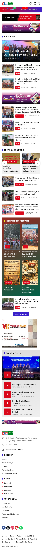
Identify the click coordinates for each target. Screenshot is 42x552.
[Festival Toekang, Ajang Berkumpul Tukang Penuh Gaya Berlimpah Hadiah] (31, 158)
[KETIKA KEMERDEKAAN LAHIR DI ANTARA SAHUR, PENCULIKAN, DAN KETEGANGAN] (28, 17)
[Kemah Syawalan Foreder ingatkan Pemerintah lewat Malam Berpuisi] (8, 304)
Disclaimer (6, 503)
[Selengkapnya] (21, 433)
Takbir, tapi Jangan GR (8, 289)
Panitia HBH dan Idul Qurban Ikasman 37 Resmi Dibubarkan (21, 53)
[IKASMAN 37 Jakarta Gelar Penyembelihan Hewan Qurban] (8, 140)
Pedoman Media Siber (11, 514)
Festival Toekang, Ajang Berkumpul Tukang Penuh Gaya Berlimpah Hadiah (30, 169)
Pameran (8, 487)
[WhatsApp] (21, 528)
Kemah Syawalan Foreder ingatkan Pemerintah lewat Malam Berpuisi (26, 301)
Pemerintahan (8, 470)
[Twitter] (8, 528)
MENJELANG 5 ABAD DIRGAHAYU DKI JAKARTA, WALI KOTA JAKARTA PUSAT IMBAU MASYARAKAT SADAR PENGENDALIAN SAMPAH (12, 254)
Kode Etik (5, 510)
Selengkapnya (21, 314)
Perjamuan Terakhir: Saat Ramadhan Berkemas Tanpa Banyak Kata (29, 290)
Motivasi (7, 490)
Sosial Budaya (7, 463)
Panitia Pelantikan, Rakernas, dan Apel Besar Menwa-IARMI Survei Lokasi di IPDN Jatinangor (27, 68)
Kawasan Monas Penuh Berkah (22, 411)
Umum (4, 466)
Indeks (4, 536)
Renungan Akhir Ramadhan (24, 385)
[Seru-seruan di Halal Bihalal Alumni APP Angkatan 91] (8, 181)
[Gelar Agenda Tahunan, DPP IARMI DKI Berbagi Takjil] (8, 195)
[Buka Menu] (34, 3)
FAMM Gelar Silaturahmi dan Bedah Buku (27, 123)
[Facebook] (4, 528)
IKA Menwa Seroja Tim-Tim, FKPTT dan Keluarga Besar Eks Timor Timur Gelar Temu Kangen (27, 208)
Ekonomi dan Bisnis (10, 162)
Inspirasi (8, 283)
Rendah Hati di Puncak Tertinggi (21, 402)
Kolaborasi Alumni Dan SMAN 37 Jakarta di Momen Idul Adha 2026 (27, 81)
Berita (6, 48)
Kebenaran (8, 494)
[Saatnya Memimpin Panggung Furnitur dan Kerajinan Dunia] (11, 158)
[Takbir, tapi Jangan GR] (12, 272)
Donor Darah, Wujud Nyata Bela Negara (23, 393)
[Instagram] (12, 528)
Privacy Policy (16, 536)
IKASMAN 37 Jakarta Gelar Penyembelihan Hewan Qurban (26, 137)
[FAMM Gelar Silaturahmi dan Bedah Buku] (8, 126)
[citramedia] (7, 3)
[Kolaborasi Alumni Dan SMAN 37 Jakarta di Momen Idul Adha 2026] (8, 83)
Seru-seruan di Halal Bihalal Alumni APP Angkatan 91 (27, 179)
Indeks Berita (7, 507)
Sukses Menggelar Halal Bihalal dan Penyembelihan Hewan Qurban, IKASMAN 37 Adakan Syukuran (27, 111)
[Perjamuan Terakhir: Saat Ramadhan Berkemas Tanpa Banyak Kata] (30, 272)
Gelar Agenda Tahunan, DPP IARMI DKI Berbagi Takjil (27, 193)
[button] (30, 3)
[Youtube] (17, 528)
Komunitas (19, 116)
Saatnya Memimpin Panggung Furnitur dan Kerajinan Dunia (11, 169)
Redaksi (5, 518)
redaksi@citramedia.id (15, 449)
